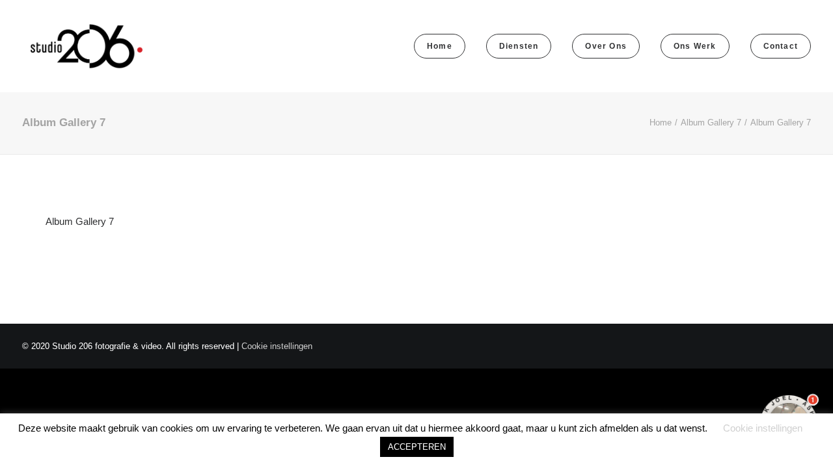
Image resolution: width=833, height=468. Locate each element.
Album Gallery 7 (711, 122)
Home (660, 122)
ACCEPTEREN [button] (417, 447)
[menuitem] (444, 46)
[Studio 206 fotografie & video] (86, 46)
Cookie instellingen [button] (276, 346)
